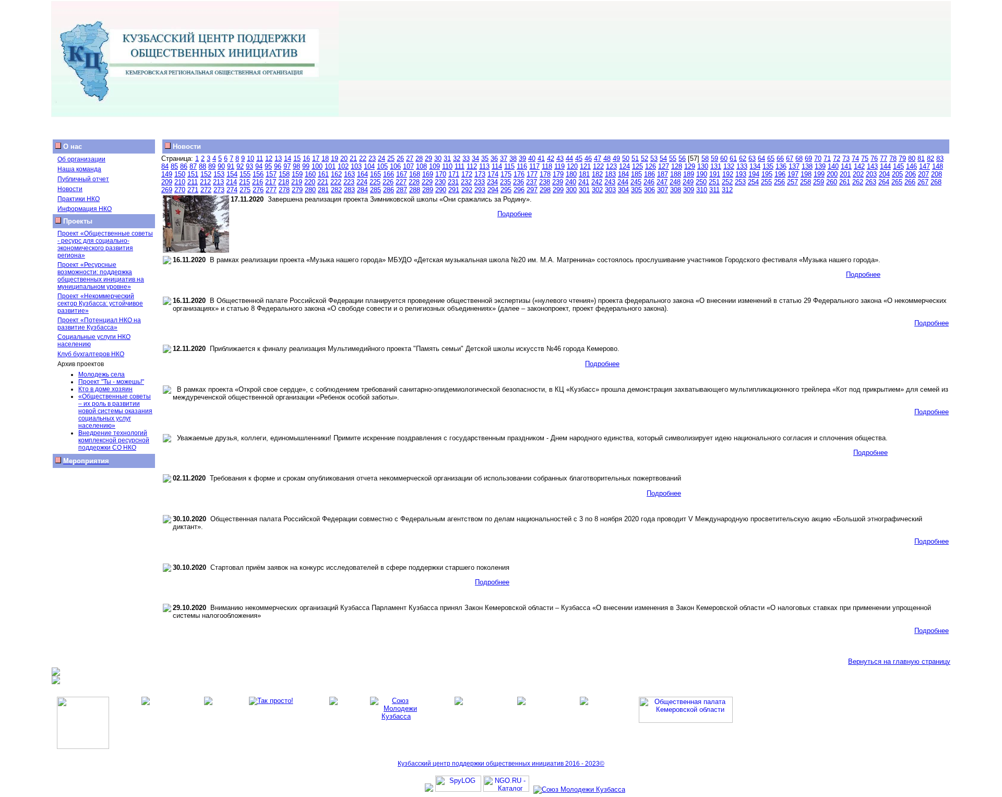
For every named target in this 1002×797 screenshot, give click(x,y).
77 (883, 158)
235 (505, 182)
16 (306, 158)
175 (505, 174)
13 (278, 158)
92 (240, 166)
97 (287, 166)
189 (688, 174)
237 (531, 182)
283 (349, 190)
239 (557, 182)
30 (438, 158)
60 (723, 158)
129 (689, 166)
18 (325, 158)
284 (362, 190)
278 (284, 190)
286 (388, 190)
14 (287, 158)
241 (583, 182)
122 (598, 166)
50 (625, 158)
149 (166, 174)
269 (166, 190)
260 (831, 182)
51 (635, 158)
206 (910, 174)
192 (727, 174)
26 (400, 158)
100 (317, 166)
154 (231, 174)
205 (897, 174)
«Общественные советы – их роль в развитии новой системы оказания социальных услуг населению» (115, 411)
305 (636, 190)
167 (401, 174)
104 (369, 166)
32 (456, 158)
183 (610, 174)
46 (588, 158)
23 (372, 158)
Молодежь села (101, 374)
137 (794, 166)
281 (323, 190)
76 (874, 158)
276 (258, 190)
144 (885, 166)
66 (780, 158)
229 (427, 182)
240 (570, 182)
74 (855, 158)
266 (909, 182)
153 (218, 174)
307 (662, 190)
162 (336, 174)
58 (705, 158)
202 (858, 174)
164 (362, 174)
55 (672, 158)
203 (871, 174)
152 (205, 174)
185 (636, 174)
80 (911, 158)
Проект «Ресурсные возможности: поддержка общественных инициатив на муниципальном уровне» (100, 275)
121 (585, 166)
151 (192, 174)
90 (221, 166)
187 (662, 174)
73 (846, 158)
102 (343, 166)
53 (654, 158)
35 (484, 158)
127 (663, 166)
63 (752, 158)
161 (323, 174)
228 (414, 182)
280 (310, 190)
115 (509, 166)
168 (414, 174)
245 (635, 182)
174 (492, 174)
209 (166, 182)
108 (421, 166)
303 (610, 190)
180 (571, 174)
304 (623, 190)
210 (179, 182)
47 (597, 158)
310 (701, 190)
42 (550, 158)
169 (427, 174)
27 (409, 158)
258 (805, 182)
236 (518, 182)
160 (310, 174)
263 (870, 182)
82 (930, 158)
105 (382, 166)
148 (937, 166)
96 (277, 166)
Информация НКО (84, 209)
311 (714, 190)
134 (754, 166)
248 (675, 182)
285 (375, 190)
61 (733, 158)
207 (923, 174)
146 (911, 166)
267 (922, 182)
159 (297, 174)
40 (531, 158)
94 (259, 166)
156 (258, 174)
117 (534, 166)
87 (193, 166)
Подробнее (514, 214)
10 (250, 158)
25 (391, 158)
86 (183, 166)
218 (283, 182)
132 (728, 166)
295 (505, 190)
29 (428, 158)
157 (271, 174)
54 (663, 158)
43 (560, 158)
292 (466, 190)
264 (883, 182)
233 (479, 182)
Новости (69, 189)
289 (427, 190)
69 (808, 158)
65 (770, 158)
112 (472, 166)
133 (741, 166)
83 (940, 158)
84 (165, 166)
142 (859, 166)
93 (249, 166)
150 (179, 174)
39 (522, 158)
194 (753, 174)
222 (335, 182)
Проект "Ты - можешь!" (111, 381)
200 (832, 174)
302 (597, 190)
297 (532, 190)
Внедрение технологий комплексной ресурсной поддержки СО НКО (113, 440)
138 (807, 166)
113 (484, 166)
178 (545, 174)
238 (544, 182)
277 (271, 190)
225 (374, 182)
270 (179, 190)
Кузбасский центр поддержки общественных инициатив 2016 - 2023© (501, 763)
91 (230, 166)
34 (475, 158)
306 (649, 190)
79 (902, 158)
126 (650, 166)
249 (688, 182)
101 (330, 166)
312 (727, 190)
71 (827, 158)
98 (296, 166)
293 (479, 190)
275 (245, 190)
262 (857, 182)
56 (682, 158)
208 (936, 174)
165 (375, 174)
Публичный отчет (83, 179)
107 (408, 166)
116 (522, 166)
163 (349, 174)
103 (356, 166)
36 (494, 158)
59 (714, 158)
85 (174, 166)
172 (466, 174)
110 (447, 166)
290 (440, 190)
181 (584, 174)
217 (270, 182)
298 (545, 190)
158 (284, 174)
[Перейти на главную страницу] (195, 114)
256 (779, 182)
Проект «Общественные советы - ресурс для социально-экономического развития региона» (105, 244)
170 (440, 174)
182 (597, 174)
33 (466, 158)
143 (872, 166)
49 (616, 158)
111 (459, 166)
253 (740, 182)
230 (440, 182)
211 (192, 182)
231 (453, 182)
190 (701, 174)
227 (401, 182)
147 (924, 166)
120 (572, 166)
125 (637, 166)
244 (622, 182)
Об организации (81, 159)
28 (419, 158)
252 (727, 182)
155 (245, 174)
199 (819, 174)
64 (761, 158)
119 (559, 166)
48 (607, 158)
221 (322, 182)
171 (453, 174)
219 (296, 182)
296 (519, 190)
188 (675, 174)
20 (344, 158)
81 (921, 158)
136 (781, 166)
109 (434, 166)
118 (547, 166)
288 (414, 190)
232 (466, 182)
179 (558, 174)
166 (388, 174)
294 (492, 190)
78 (893, 158)
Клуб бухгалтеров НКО (90, 354)
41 (541, 158)
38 (513, 158)
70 (817, 158)
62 (742, 158)
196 (779, 174)
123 (611, 166)
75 (864, 158)
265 (896, 182)
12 (268, 158)
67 (789, 158)
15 (297, 158)
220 (309, 182)
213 (218, 182)
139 (820, 166)
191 (714, 174)
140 (833, 166)
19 (334, 158)
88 (202, 166)
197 (793, 174)
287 (401, 190)
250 (701, 182)
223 (348, 182)
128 (676, 166)
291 (453, 190)
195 (766, 174)
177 (532, 174)
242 (596, 182)
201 (845, 174)
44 (569, 158)
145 (898, 166)
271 (192, 190)
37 (503, 158)
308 (675, 190)
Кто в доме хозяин (105, 389)
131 (715, 166)
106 (395, 166)
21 (353, 158)
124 (624, 166)
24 (381, 158)
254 (753, 182)
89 (212, 166)
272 (205, 190)
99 (305, 166)
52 (644, 158)
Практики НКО (78, 199)
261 (844, 182)
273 (218, 190)
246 (648, 182)
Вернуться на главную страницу (899, 661)
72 (836, 158)
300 (571, 190)
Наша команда (79, 169)
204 (884, 174)
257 (792, 182)
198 (806, 174)
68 (799, 158)
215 (244, 182)
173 (479, 174)
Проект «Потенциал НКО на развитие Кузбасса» (99, 324)
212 (205, 182)
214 (231, 182)
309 (688, 190)
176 (519, 174)
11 (259, 158)
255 (766, 182)
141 (846, 166)
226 (388, 182)
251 (714, 182)
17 (315, 158)
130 (702, 166)
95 (268, 166)
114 (497, 166)
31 (447, 158)
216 (257, 182)
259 (818, 182)
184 (623, 174)
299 (558, 190)
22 (362, 158)
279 (297, 190)
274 (231, 190)
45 (578, 158)
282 (336, 190)
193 (740, 174)
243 (609, 182)
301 (584, 190)
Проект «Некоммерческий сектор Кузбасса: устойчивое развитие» (100, 303)
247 (662, 182)
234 (492, 182)
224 (361, 182)
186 (649, 174)
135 (767, 166)
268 (936, 182)
